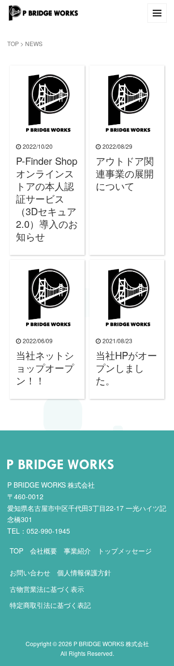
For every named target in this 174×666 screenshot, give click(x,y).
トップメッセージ (125, 550)
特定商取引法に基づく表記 (50, 605)
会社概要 (43, 550)
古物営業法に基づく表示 (47, 589)
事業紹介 (77, 550)
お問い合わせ (30, 572)
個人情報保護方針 (84, 572)
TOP (13, 43)
